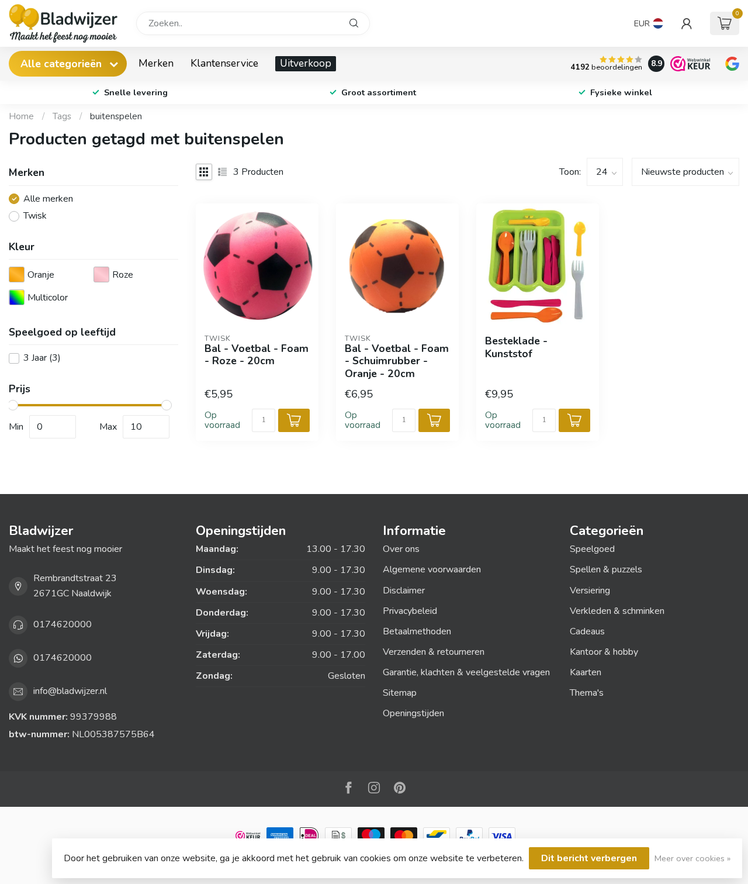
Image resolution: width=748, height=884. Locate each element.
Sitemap (400, 692)
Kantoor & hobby (604, 651)
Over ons (401, 549)
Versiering (590, 590)
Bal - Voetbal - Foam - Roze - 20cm (257, 355)
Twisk (35, 216)
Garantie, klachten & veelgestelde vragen (466, 672)
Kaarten (585, 672)
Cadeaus (587, 631)
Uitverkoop (305, 63)
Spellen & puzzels (606, 569)
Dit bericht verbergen (589, 858)
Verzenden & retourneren (433, 651)
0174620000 (62, 624)
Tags (62, 116)
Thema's (587, 692)
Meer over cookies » (692, 858)
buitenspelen (116, 116)
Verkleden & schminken (617, 611)
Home (21, 116)
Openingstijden (413, 713)
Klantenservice (224, 63)
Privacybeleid (410, 611)
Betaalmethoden (417, 631)
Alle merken (48, 199)
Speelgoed (592, 549)
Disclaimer (404, 590)
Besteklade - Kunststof (516, 347)
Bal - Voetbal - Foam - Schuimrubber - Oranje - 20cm (397, 361)
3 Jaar (42, 358)
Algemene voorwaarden (432, 569)
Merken (156, 63)
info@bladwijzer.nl (70, 691)
